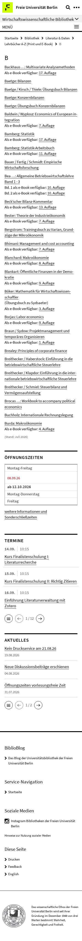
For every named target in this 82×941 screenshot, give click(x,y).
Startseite (11, 38)
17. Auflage (47, 72)
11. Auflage (47, 153)
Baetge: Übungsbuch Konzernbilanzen (35, 105)
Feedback (15, 866)
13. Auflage (47, 207)
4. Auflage (46, 428)
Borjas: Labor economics (24, 316)
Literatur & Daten (58, 38)
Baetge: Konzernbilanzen (24, 97)
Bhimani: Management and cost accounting (39, 243)
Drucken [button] (14, 859)
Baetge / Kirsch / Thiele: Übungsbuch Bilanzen (41, 89)
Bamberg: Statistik (19, 133)
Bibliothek (32, 38)
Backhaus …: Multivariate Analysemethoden (40, 66)
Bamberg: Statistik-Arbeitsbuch (29, 147)
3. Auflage (46, 308)
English (13, 874)
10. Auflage (56, 187)
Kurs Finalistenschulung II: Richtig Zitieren (41, 581)
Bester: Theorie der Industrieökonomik (35, 215)
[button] (9, 618)
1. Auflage (46, 342)
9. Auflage (46, 283)
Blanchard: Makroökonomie (27, 257)
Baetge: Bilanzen (18, 80)
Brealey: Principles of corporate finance (36, 350)
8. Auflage (46, 263)
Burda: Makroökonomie (23, 423)
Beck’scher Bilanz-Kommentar (29, 201)
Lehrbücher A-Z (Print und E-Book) (29, 44)
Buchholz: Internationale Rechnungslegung (39, 414)
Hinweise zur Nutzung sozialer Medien (28, 835)
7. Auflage (46, 125)
